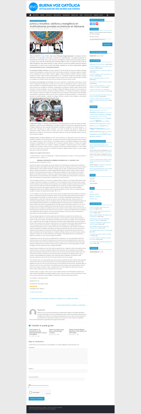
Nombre (31, 368)
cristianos (96, 114)
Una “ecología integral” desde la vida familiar (100, 230)
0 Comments (48, 28)
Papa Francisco (97, 128)
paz (106, 129)
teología (109, 134)
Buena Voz (41, 28)
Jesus (107, 121)
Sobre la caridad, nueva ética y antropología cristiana (56, 331)
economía (104, 116)
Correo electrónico (34, 377)
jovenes (92, 123)
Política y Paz (88, 15)
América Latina (101, 110)
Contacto (49, 15)
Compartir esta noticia (36, 292)
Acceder (91, 192)
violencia (98, 136)
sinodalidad (93, 134)
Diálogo (108, 114)
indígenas (104, 121)
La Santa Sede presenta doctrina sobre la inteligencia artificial (100, 161)
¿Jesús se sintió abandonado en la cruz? (99, 78)
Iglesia (98, 120)
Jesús (81, 15)
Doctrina (100, 116)
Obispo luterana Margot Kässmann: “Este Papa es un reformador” (78, 331)
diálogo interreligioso (94, 116)
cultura (101, 114)
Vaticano (92, 136)
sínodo (104, 134)
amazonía (96, 110)
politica (92, 131)
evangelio (108, 118)
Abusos (92, 110)
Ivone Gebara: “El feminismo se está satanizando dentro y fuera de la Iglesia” (38, 332)
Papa (107, 125)
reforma (98, 132)
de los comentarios (95, 196)
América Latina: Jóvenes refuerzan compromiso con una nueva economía (101, 146)
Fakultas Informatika (94, 145)
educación (99, 118)
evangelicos (66, 28)
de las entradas (94, 194)
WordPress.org (93, 198)
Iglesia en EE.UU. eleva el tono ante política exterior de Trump (101, 155)
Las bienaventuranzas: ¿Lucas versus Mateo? (100, 70)
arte (105, 110)
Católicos (55, 28)
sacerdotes (109, 131)
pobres (109, 129)
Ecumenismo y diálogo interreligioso (38, 21)
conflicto (92, 114)
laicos (96, 123)
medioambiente (102, 123)
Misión (42, 15)
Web (30, 384)
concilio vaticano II (108, 112)
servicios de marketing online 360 (97, 159)
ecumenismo (60, 28)
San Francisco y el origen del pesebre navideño (101, 82)
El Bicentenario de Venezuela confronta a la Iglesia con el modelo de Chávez (53, 298)
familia (92, 121)
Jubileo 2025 (74, 15)
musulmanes (97, 125)
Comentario (32, 347)
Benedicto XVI (94, 112)
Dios (105, 114)
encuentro (104, 118)
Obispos (103, 126)
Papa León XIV (57, 15)
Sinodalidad (66, 15)
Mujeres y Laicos (98, 15)
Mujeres (92, 126)
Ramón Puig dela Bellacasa (96, 168)
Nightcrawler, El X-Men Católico (97, 64)
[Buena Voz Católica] (30, 15)
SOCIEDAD (99, 134)
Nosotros (36, 15)
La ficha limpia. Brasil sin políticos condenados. (71, 305)
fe (94, 121)
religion (103, 131)
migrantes (109, 123)
